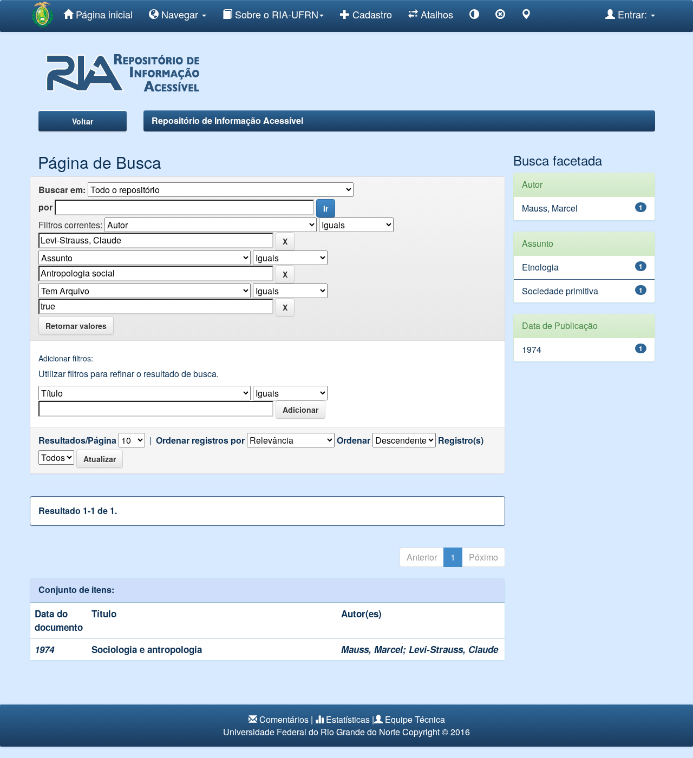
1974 (531, 349)
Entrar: (632, 14)
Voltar (82, 121)
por (45, 207)
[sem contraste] (500, 16)
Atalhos (435, 14)
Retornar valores (76, 325)
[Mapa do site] (526, 16)
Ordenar (353, 440)
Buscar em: (62, 190)
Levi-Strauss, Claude (453, 649)
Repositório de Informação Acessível (227, 120)
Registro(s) (460, 440)
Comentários (284, 719)
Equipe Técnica (415, 719)
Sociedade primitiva (560, 291)
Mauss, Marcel (372, 649)
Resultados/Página (77, 440)
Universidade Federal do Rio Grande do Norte (311, 732)
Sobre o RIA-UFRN (275, 14)
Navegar (180, 14)
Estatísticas (348, 719)
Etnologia (540, 267)
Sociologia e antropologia (146, 649)
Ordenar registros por (200, 440)
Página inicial (103, 14)
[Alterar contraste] (474, 16)
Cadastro (371, 14)
